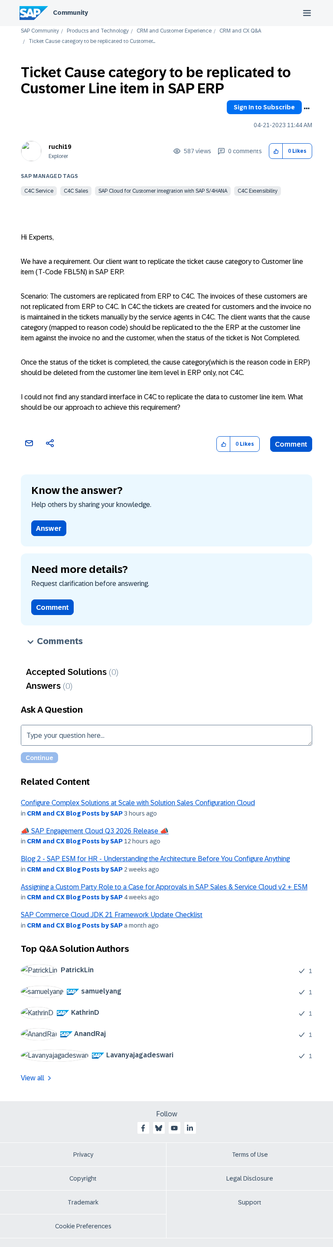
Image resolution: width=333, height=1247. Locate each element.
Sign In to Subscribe (264, 107)
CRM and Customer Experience (174, 31)
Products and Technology (98, 31)
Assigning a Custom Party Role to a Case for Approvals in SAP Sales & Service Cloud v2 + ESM (164, 887)
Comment (291, 444)
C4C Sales (76, 191)
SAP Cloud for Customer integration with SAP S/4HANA (162, 191)
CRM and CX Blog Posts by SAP (75, 813)
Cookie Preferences (83, 1226)
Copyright (83, 1178)
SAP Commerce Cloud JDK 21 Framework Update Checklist (111, 914)
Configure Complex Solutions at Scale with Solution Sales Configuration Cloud (138, 802)
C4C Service (38, 191)
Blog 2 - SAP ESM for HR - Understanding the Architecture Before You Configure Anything (155, 858)
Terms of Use (250, 1154)
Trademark (83, 1202)
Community (70, 12)
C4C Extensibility (258, 191)
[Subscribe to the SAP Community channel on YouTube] (174, 1128)
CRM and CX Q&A (240, 31)
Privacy (83, 1154)
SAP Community (40, 31)
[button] (276, 151)
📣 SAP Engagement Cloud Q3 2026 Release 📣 (95, 831)
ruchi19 (60, 146)
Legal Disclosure (249, 1178)
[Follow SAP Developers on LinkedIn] (189, 1128)
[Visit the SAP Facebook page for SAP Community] (143, 1128)
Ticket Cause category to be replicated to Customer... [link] (92, 41)
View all (32, 1078)
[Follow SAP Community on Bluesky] (158, 1128)
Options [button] (306, 108)
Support (249, 1202)
